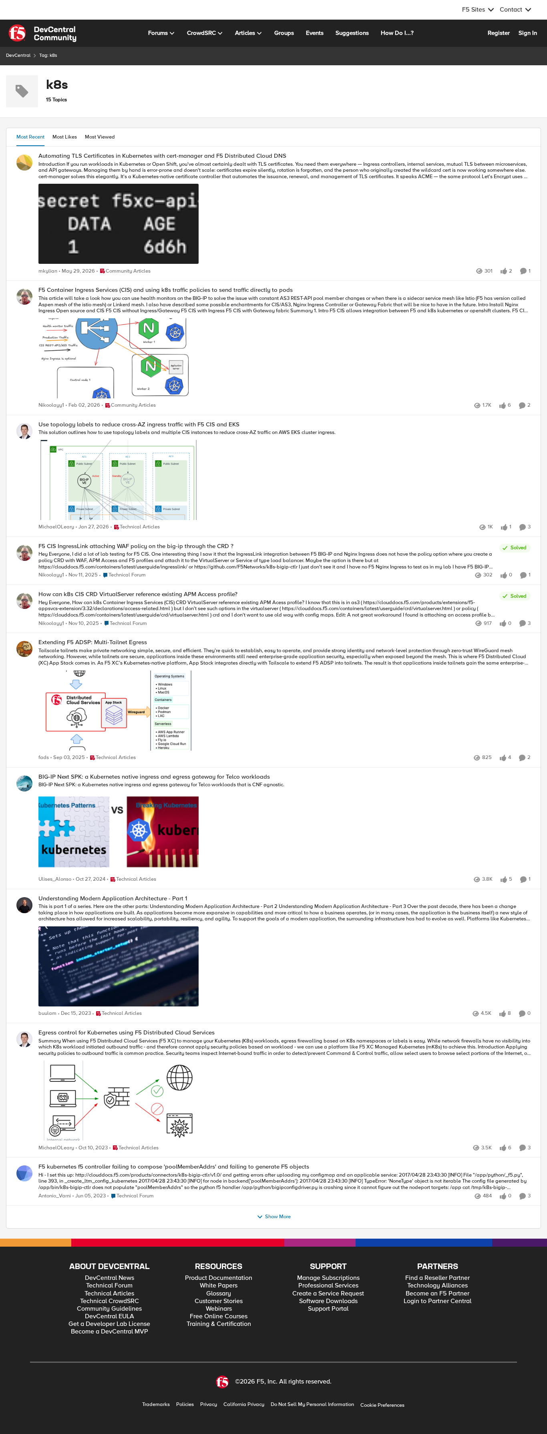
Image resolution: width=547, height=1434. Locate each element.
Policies (185, 1405)
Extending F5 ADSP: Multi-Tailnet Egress (92, 642)
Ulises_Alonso (54, 879)
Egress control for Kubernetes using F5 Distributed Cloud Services (126, 1032)
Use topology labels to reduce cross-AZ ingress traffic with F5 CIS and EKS (138, 424)
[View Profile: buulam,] (24, 905)
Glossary (218, 1293)
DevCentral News (109, 1278)
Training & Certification (219, 1324)
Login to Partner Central (437, 1301)
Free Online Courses (218, 1316)
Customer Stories (219, 1301)
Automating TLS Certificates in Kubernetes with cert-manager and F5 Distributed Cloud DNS (162, 156)
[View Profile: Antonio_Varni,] (24, 1173)
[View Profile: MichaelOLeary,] (24, 431)
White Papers (218, 1285)
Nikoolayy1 (51, 405)
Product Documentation (218, 1278)
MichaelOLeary (56, 527)
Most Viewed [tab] (100, 137)
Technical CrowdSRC (109, 1301)
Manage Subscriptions (328, 1278)
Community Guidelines (109, 1309)
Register (499, 32)
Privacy (208, 1405)
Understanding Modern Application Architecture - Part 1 (112, 898)
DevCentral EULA (109, 1316)
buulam (47, 1013)
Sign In (528, 32)
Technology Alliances (437, 1285)
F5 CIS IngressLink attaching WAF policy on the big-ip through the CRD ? (135, 546)
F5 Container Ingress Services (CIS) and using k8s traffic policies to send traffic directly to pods (165, 290)
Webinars (219, 1309)
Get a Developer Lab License (109, 1324)
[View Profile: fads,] (24, 649)
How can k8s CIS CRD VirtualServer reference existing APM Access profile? (137, 594)
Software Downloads (328, 1301)
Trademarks (156, 1405)
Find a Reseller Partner (437, 1278)
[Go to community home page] (42, 33)
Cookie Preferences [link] (382, 1405)
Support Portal (328, 1309)
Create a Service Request (328, 1293)
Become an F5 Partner (437, 1293)
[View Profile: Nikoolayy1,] (24, 297)
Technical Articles (109, 1293)
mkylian (47, 271)
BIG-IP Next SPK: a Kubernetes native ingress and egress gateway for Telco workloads (154, 776)
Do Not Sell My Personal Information (312, 1405)
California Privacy (243, 1405)
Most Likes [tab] (64, 137)
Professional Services (328, 1285)
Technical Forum (109, 1285)
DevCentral (18, 55)
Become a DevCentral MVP (109, 1332)
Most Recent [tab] (30, 137)
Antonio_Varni (54, 1196)
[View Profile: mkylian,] (24, 163)
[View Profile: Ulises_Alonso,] (24, 783)
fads (43, 758)
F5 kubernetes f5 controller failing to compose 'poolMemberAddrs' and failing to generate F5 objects (173, 1166)
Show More (278, 1217)
